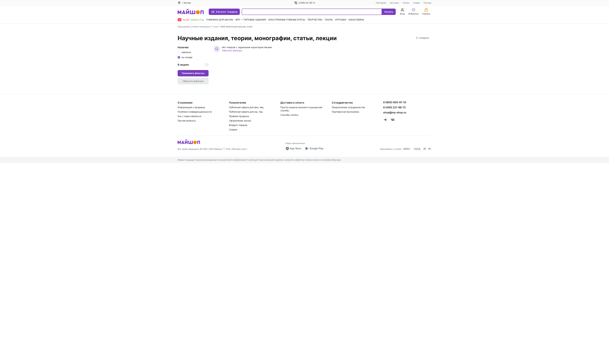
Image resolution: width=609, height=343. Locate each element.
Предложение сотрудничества (348, 107)
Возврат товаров (238, 125)
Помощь (427, 3)
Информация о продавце (191, 107)
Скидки (416, 3)
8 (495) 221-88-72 (307, 3)
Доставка (394, 3)
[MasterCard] (424, 149)
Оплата (406, 3)
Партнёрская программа (345, 111)
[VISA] (417, 149)
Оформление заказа (240, 120)
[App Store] (293, 148)
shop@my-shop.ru (394, 112)
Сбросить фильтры (232, 50)
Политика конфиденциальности (195, 111)
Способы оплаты (289, 115)
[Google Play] (314, 148)
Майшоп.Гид (197, 19)
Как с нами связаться (189, 116)
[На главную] (191, 12)
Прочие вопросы (187, 120)
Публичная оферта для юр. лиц (246, 111)
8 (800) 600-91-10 (394, 102)
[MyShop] (189, 143)
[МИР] (407, 149)
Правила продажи (239, 116)
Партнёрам (381, 3)
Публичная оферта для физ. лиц (246, 107)
